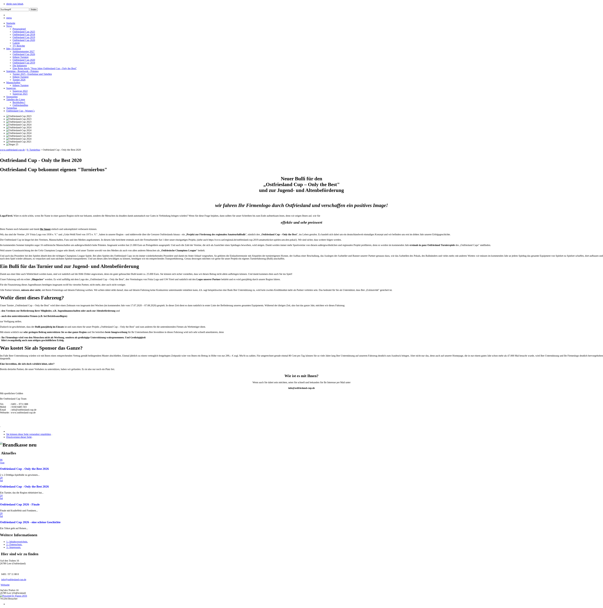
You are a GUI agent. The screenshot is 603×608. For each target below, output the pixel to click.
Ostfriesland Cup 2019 (24, 37)
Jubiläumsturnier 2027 (24, 51)
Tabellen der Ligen (15, 99)
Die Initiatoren (20, 65)
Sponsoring (12, 96)
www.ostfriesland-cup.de (12, 149)
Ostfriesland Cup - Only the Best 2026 (24, 468)
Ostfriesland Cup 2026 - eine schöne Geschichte (30, 522)
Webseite (5, 584)
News (9, 26)
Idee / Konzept (13, 48)
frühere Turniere (21, 57)
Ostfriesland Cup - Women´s (20, 110)
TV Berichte (19, 45)
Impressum (13, 547)
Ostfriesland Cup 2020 (24, 40)
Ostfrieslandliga (20, 105)
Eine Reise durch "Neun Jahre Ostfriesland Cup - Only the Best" (45, 68)
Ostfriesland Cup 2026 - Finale (20, 504)
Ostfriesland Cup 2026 (24, 54)
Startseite (10, 23)
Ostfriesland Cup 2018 (24, 34)
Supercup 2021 (20, 94)
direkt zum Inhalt (14, 4)
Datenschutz (14, 544)
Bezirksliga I (19, 102)
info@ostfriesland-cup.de (13, 579)
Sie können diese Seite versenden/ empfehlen (28, 434)
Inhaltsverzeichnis (17, 541)
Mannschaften (13, 82)
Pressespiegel (19, 28)
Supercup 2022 (20, 91)
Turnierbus (11, 108)
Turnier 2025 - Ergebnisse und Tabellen (32, 74)
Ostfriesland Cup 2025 (24, 31)
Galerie (16, 43)
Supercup (11, 88)
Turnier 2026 (19, 79)
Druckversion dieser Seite (19, 437)
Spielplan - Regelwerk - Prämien (22, 71)
